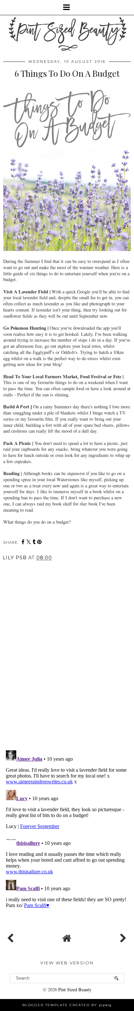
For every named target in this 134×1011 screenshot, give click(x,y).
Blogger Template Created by (67, 1005)
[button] (67, 7)
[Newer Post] (12, 936)
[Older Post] (122, 936)
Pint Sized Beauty (74, 989)
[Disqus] (67, 655)
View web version (67, 962)
